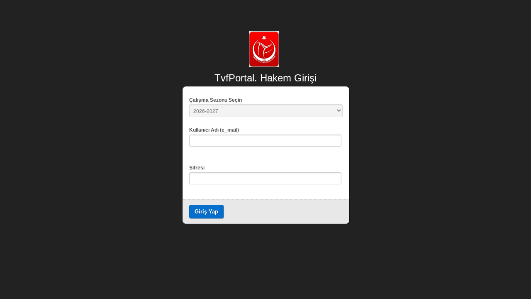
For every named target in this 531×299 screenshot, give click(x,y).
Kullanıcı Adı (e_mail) (214, 130)
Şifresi (197, 168)
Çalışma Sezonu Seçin (215, 100)
